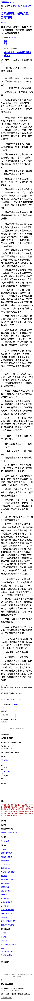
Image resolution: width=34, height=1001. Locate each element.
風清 (2, 689)
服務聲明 (19, 976)
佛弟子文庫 (5, 898)
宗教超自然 (15, 704)
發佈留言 (3, 722)
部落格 (6, 43)
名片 (5, 45)
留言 (14, 699)
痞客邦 (10, 699)
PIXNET (8, 974)
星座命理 (15, 37)
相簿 (5, 41)
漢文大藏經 (5, 841)
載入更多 (3, 711)
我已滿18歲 (4, 997)
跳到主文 (3, 22)
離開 (10, 997)
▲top (2, 707)
